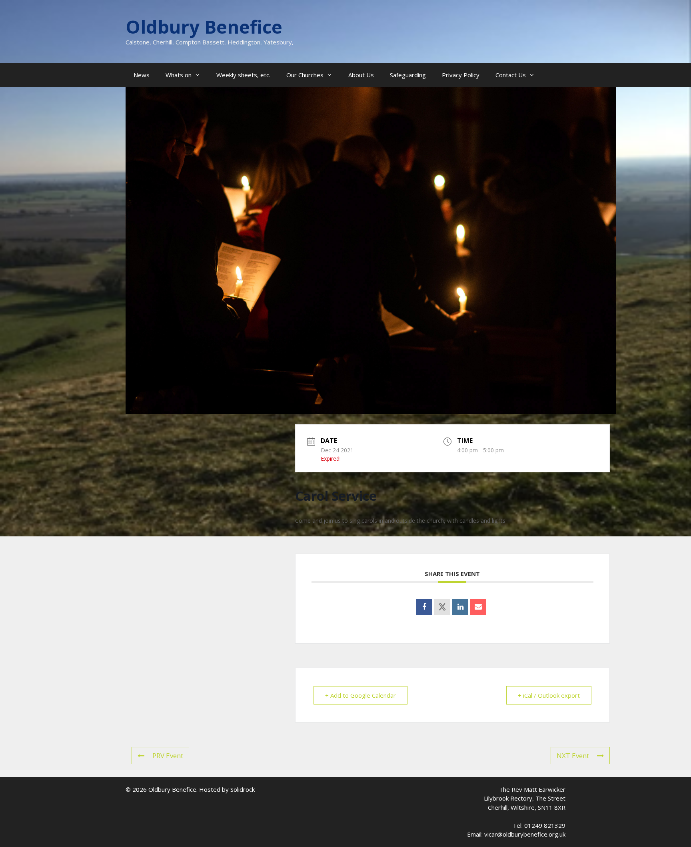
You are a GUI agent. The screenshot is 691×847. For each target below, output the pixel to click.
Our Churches (305, 75)
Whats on (179, 75)
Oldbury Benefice (204, 26)
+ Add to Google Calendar (360, 695)
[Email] (478, 607)
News (142, 75)
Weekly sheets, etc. (243, 75)
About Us (361, 75)
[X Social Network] (442, 607)
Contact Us (510, 75)
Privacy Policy (460, 75)
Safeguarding (408, 75)
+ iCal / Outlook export (549, 695)
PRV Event (167, 755)
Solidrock (242, 789)
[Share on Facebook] (424, 607)
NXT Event (573, 755)
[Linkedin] (460, 607)
